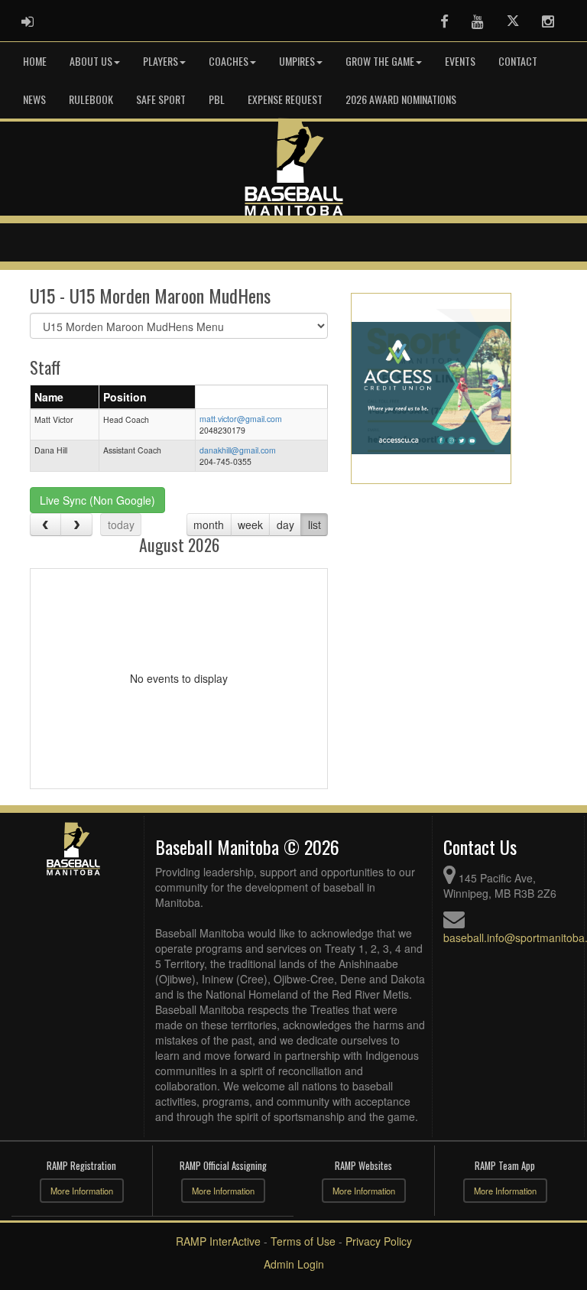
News (34, 99)
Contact (517, 61)
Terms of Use (303, 1241)
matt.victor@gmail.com (240, 418)
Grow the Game (379, 61)
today (121, 524)
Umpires (297, 61)
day (285, 524)
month (208, 524)
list (314, 524)
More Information (81, 1190)
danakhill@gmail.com (237, 450)
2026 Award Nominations (400, 99)
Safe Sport (161, 99)
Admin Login (294, 1264)
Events (460, 61)
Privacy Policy (378, 1241)
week (250, 524)
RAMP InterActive (218, 1241)
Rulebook (91, 99)
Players (160, 61)
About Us (91, 61)
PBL (217, 99)
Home (35, 61)
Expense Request (285, 99)
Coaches (228, 61)
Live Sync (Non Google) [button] (97, 500)
